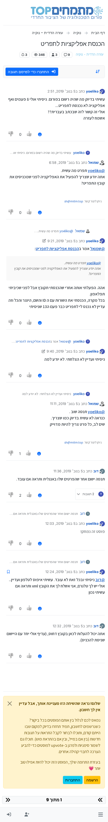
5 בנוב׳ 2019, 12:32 (68, 626)
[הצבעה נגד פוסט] (11, 134)
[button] (100, 814)
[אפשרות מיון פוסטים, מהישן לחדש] (98, 71)
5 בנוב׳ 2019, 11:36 (68, 471)
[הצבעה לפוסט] (29, 134)
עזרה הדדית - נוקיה (90, 54)
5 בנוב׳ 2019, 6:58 (63, 162)
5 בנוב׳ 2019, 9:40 (61, 351)
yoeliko (92, 91)
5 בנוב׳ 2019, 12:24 (60, 572)
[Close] (9, 703)
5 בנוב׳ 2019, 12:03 (60, 523)
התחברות (72, 780)
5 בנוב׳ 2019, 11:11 (64, 404)
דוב (96, 471)
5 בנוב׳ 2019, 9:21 (61, 241)
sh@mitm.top (73, 201)
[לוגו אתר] (67, 12)
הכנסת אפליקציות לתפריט (57, 248)
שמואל (93, 162)
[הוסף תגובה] (40, 134)
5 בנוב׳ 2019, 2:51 (61, 91)
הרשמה (92, 780)
